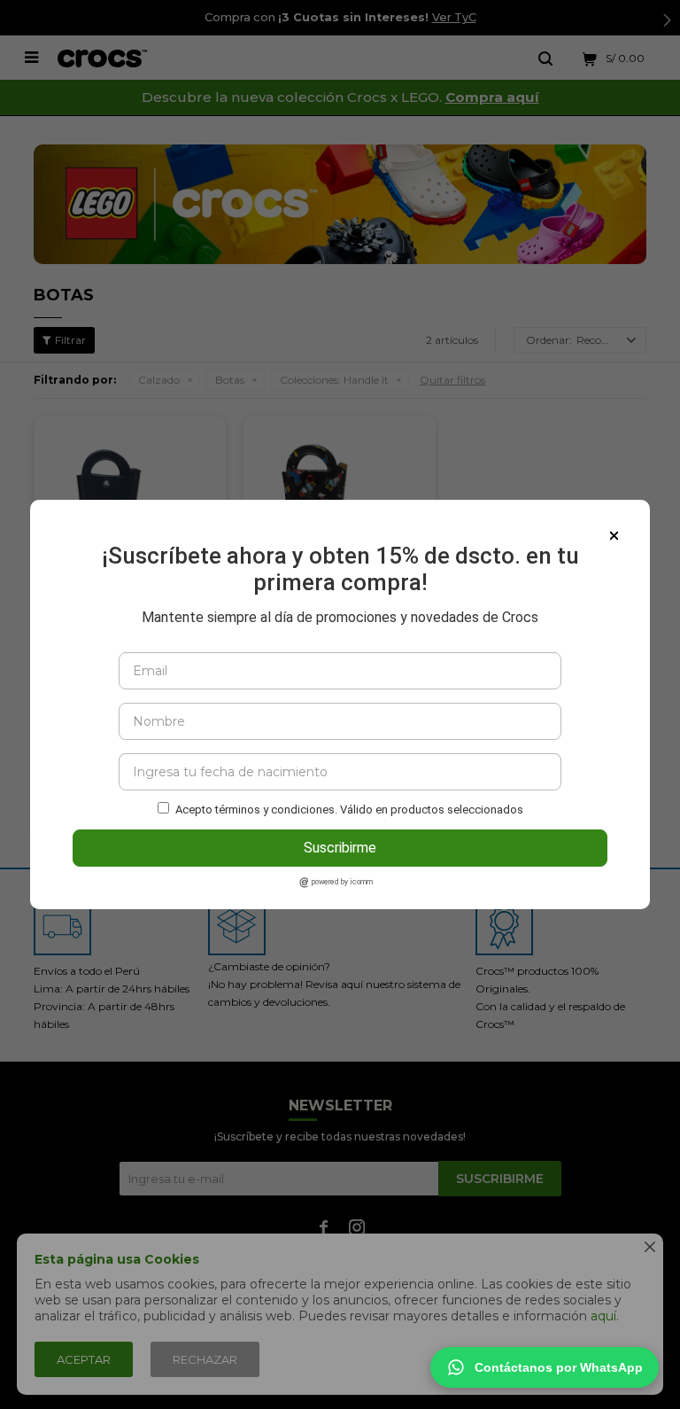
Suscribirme (340, 847)
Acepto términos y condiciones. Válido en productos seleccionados (349, 809)
